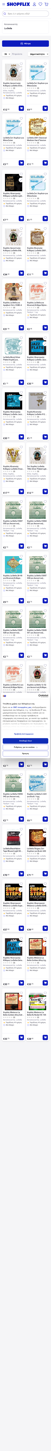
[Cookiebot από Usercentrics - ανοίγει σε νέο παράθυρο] (37, 695)
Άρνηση (25, 754)
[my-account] (34, 4)
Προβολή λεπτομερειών (24, 734)
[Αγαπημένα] (40, 4)
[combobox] (25, 14)
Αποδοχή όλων (25, 741)
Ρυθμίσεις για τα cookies (24, 747)
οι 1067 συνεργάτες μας (21, 707)
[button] (3, 4)
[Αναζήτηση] (5, 14)
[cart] (46, 4)
